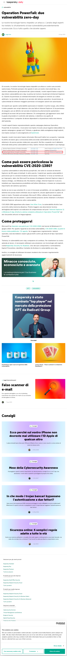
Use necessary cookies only (12, 651)
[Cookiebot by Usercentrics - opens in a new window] (57, 623)
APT (28, 288)
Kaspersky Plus (7, 566)
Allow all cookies (55, 651)
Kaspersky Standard (8, 563)
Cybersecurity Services (9, 610)
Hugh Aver (8, 34)
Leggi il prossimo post (9, 380)
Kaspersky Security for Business (17, 246)
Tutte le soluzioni (8, 572)
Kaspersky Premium (8, 569)
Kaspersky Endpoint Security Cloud (12, 582)
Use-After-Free (36, 204)
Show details (58, 646)
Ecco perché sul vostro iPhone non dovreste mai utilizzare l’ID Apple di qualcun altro (33, 436)
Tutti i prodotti (7, 585)
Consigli (34, 426)
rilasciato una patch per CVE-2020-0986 (26, 226)
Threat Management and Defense (12, 612)
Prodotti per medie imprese (11, 589)
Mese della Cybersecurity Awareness (33, 467)
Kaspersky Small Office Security (11, 580)
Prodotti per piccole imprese (12, 576)
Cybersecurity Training (9, 620)
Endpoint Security (8, 615)
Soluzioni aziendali (9, 605)
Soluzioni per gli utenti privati (12, 559)
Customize (32, 651)
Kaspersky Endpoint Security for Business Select (16, 596)
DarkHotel (35, 133)
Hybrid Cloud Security (9, 618)
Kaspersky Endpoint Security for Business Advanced (17, 599)
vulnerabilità (7, 7)
